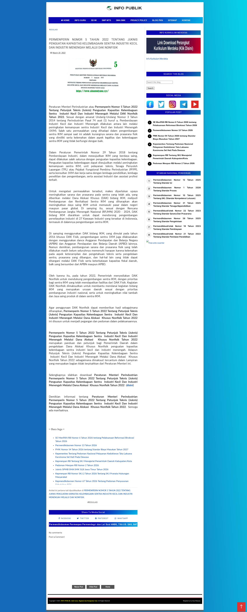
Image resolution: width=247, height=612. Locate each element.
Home (107, 587)
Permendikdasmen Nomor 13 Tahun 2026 (76, 445)
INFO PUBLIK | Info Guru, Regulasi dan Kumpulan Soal (79, 601)
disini (130, 385)
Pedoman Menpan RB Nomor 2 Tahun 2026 (77, 465)
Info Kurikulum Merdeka (157, 59)
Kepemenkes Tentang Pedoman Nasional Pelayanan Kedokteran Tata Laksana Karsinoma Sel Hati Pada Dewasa (173, 147)
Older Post (93, 587)
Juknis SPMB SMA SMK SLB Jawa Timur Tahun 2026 (81, 469)
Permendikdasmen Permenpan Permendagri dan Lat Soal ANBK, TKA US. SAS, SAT (93, 524)
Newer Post (78, 587)
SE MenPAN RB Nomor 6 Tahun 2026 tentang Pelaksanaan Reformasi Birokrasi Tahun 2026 (175, 123)
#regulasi (92, 502)
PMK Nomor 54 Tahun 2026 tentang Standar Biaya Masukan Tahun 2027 (91, 449)
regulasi (53, 30)
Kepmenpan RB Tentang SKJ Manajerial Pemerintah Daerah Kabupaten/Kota (93, 461)
